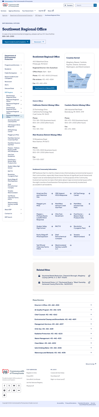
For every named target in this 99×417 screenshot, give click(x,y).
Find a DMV (29, 376)
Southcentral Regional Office (11, 108)
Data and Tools (9, 88)
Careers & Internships (57, 373)
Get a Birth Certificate (33, 379)
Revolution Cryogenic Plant (13, 175)
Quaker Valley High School (14, 167)
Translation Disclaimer (83, 403)
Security (93, 403)
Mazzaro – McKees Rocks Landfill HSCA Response (13, 149)
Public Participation (11, 73)
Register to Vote (31, 373)
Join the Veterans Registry (34, 382)
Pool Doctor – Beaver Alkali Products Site (12, 161)
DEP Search (8, 217)
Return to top (90, 364)
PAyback (29, 386)
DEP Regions (9, 92)
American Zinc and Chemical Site (13, 120)
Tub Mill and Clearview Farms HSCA (13, 197)
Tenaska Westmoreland (12, 191)
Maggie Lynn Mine (13, 135)
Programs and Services (12, 65)
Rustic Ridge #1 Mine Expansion (13, 180)
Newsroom (8, 81)
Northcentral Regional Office (11, 96)
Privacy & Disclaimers (70, 403)
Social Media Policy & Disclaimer (87, 404)
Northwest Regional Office (12, 104)
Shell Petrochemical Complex (12, 186)
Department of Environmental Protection (10, 57)
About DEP (8, 209)
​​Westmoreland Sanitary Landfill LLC (13, 204)
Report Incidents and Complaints (11, 77)
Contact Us (8, 213)
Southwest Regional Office (12, 116)
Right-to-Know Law (57, 379)
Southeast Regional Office (12, 112)
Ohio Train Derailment (11, 155)
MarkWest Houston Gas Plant (14, 144)
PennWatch (54, 376)
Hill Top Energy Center (12, 130)
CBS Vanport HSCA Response (14, 125)
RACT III (10, 171)
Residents (8, 69)
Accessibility (60, 403)
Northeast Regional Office (12, 100)
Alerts (7, 85)
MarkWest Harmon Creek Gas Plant (14, 139)
